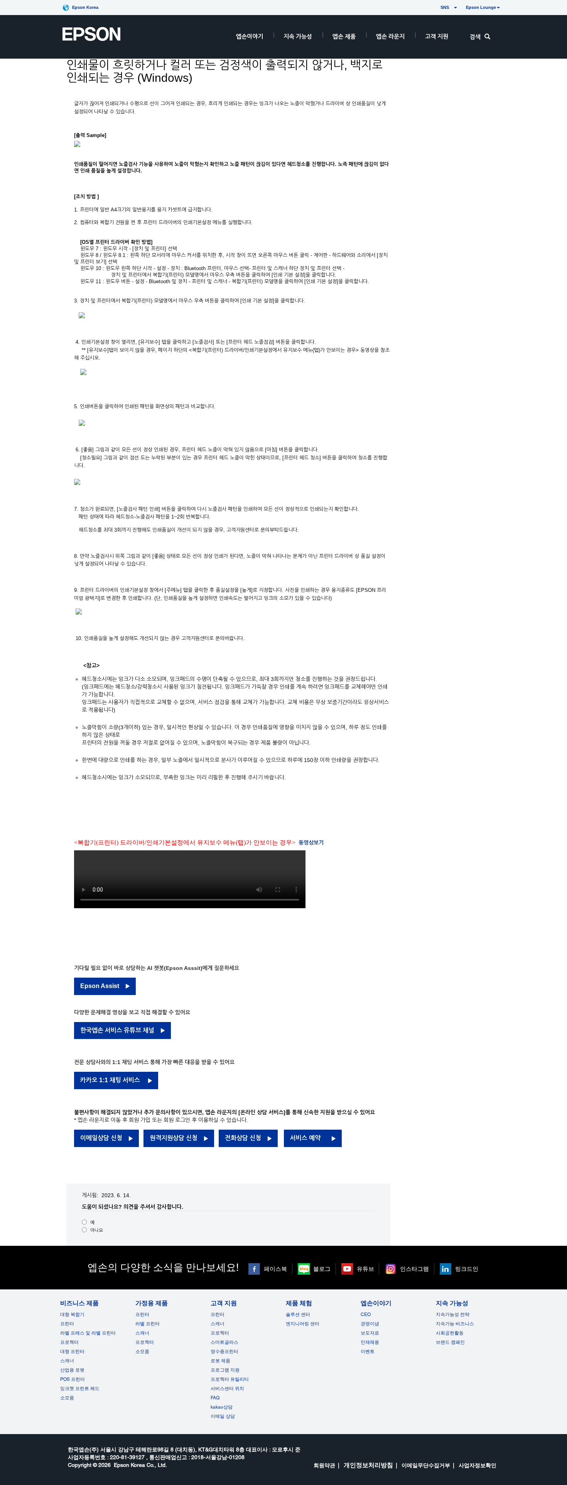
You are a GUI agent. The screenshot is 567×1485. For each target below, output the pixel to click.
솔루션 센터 (298, 1314)
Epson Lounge (481, 7)
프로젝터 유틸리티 (230, 1379)
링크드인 (466, 1268)
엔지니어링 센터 (302, 1323)
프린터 (67, 1323)
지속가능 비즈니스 (455, 1323)
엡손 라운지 (390, 36)
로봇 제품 (220, 1360)
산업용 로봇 (72, 1370)
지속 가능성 (298, 36)
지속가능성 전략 (452, 1314)
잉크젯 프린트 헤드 (80, 1388)
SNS (435, 7)
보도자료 (370, 1333)
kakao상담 (222, 1407)
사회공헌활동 (450, 1333)
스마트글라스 (224, 1342)
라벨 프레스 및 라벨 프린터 (88, 1333)
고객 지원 (436, 36)
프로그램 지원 (225, 1370)
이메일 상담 (223, 1416)
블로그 (322, 1268)
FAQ (215, 1398)
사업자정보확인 (477, 1465)
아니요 (96, 1230)
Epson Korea (85, 7)
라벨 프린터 (147, 1323)
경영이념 (370, 1323)
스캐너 (67, 1360)
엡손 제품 (344, 36)
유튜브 (365, 1268)
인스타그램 (414, 1268)
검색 (475, 37)
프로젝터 (69, 1342)
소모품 (67, 1398)
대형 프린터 (72, 1351)
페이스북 (275, 1268)
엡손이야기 (249, 36)
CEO (366, 1314)
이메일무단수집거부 (426, 1465)
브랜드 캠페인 (450, 1342)
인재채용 (370, 1342)
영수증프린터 (224, 1351)
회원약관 (324, 1465)
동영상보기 (311, 843)
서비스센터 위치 (227, 1388)
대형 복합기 (72, 1314)
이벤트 (368, 1351)
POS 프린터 (72, 1379)
